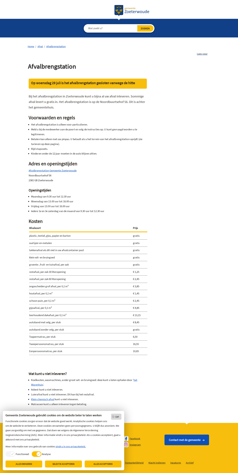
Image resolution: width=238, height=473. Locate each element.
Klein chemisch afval (42, 399)
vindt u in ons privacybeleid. (71, 446)
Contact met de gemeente (185, 440)
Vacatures (175, 462)
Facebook (135, 438)
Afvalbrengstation (56, 46)
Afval (40, 46)
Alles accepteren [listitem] (103, 463)
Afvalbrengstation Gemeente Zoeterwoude (53, 170)
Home (31, 46)
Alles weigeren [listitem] (24, 463)
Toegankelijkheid (134, 462)
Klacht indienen (156, 462)
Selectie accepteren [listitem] (63, 463)
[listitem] (17, 454)
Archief (190, 462)
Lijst (117, 416)
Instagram (135, 444)
